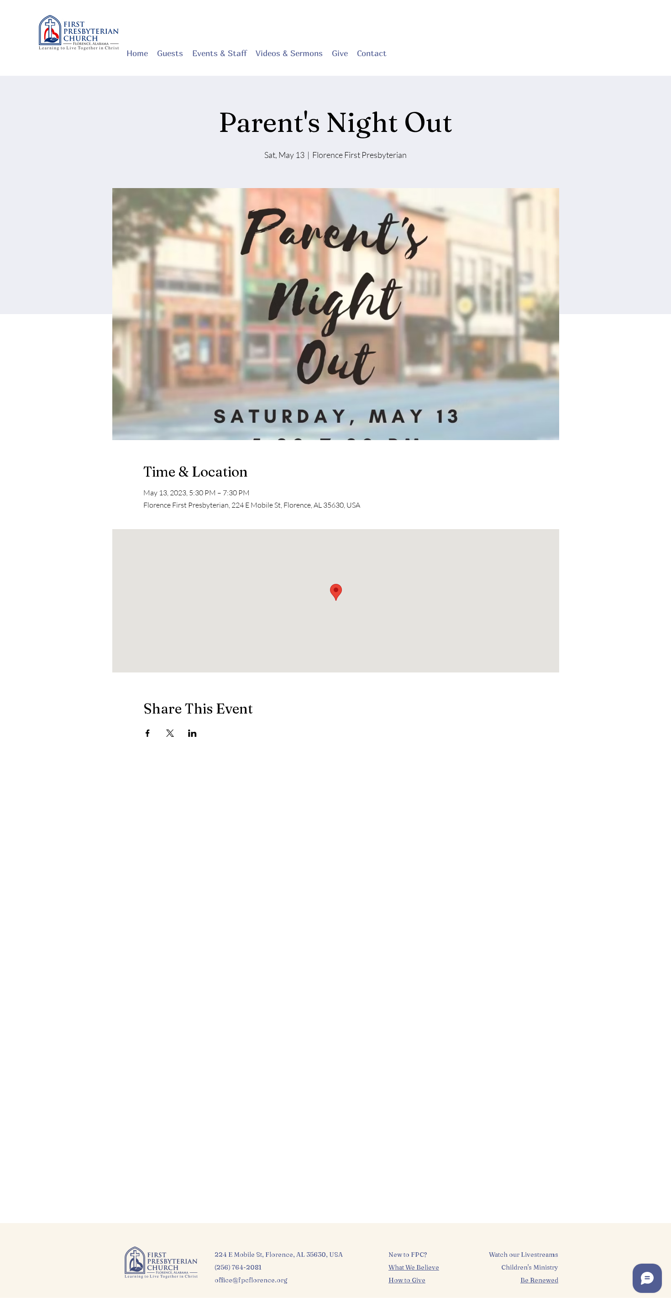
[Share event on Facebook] (147, 733)
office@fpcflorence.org (251, 1280)
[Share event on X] (170, 733)
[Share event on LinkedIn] (192, 733)
